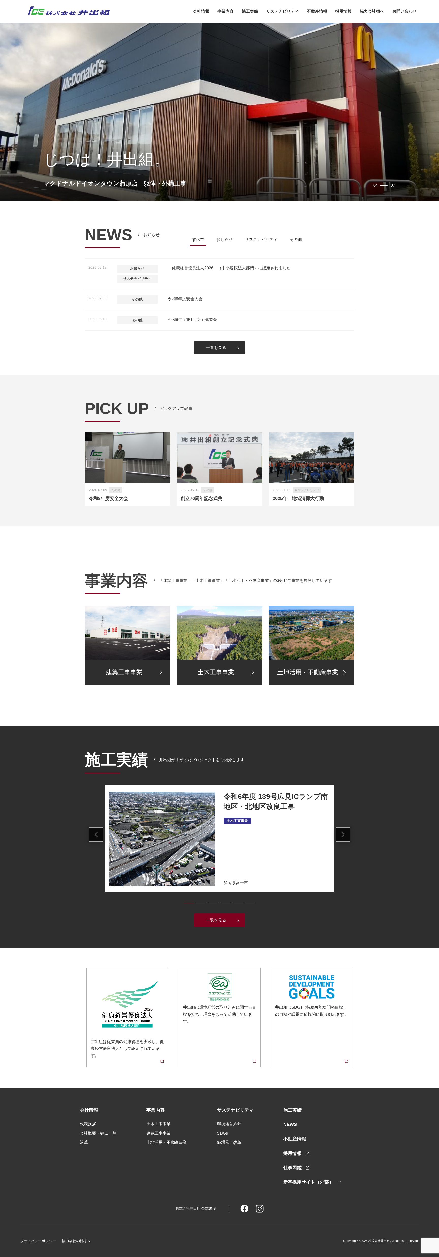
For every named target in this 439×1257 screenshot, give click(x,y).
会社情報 (201, 11)
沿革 (84, 1142)
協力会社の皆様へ (76, 1241)
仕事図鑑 (293, 1167)
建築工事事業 (158, 1133)
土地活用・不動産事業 (166, 1142)
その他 (296, 239)
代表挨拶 (88, 1124)
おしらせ (224, 239)
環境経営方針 (229, 1124)
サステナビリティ (282, 11)
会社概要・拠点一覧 (98, 1133)
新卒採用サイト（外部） (309, 1182)
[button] (343, 834)
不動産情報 (317, 11)
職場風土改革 (229, 1142)
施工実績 (250, 11)
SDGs (222, 1133)
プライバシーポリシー (38, 1241)
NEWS (290, 1124)
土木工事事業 (158, 1124)
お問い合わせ (404, 11)
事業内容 (225, 11)
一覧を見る (216, 347)
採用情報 (293, 1153)
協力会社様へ (372, 11)
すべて (198, 239)
